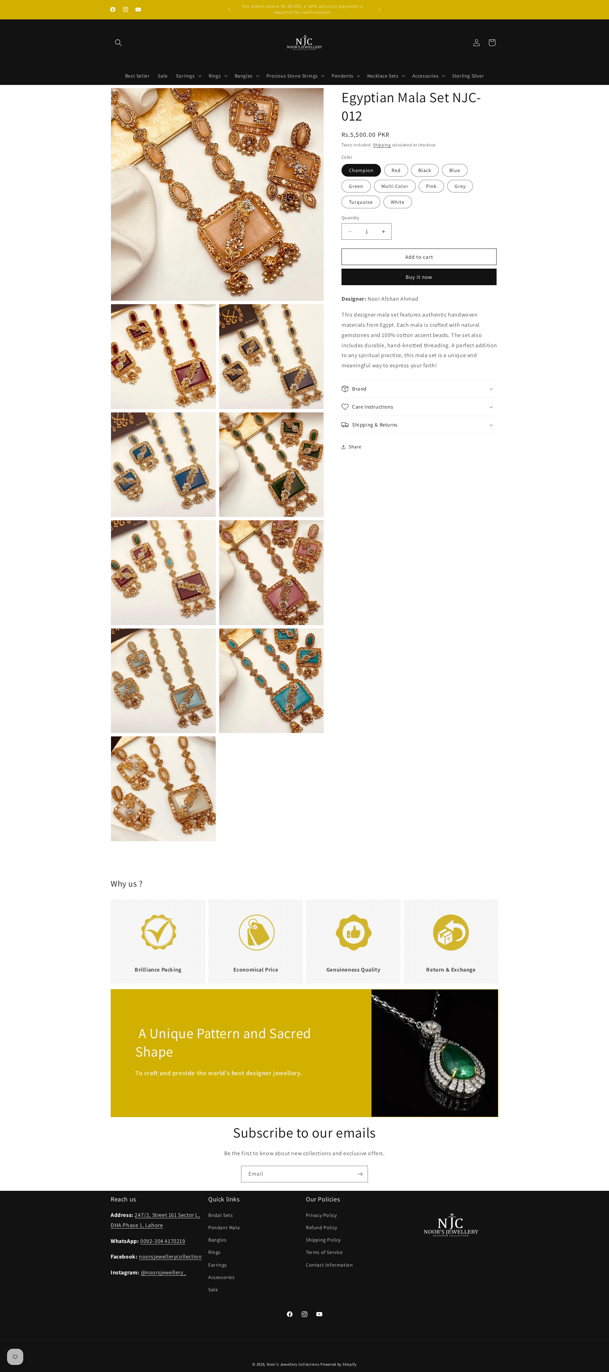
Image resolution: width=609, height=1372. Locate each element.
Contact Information (329, 1265)
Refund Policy (321, 1227)
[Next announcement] (379, 9)
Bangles (217, 1240)
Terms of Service (324, 1252)
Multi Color (394, 186)
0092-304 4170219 (162, 1241)
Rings (214, 1252)
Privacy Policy (321, 1215)
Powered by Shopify (338, 1364)
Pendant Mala (224, 1227)
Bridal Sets (220, 1215)
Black (424, 170)
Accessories (221, 1277)
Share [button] (355, 447)
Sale (213, 1289)
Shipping (382, 144)
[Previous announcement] (229, 9)
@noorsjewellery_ (163, 1272)
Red (396, 170)
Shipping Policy (323, 1240)
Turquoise (361, 202)
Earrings (217, 1265)
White (398, 202)
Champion (361, 170)
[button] (118, 42)
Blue (454, 170)
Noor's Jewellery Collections (293, 1364)
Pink (431, 186)
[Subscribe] (360, 1174)
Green (356, 186)
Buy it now (419, 277)
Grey (460, 186)
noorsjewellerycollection (170, 1257)
